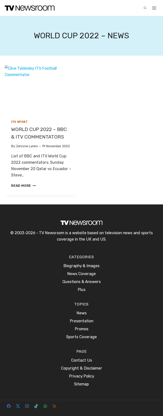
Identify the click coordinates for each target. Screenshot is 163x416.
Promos (81, 328)
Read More (23, 186)
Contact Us (81, 360)
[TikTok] (36, 406)
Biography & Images (81, 265)
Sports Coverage (81, 336)
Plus (81, 289)
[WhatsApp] (45, 406)
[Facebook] (9, 406)
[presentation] (41, 89)
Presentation (81, 321)
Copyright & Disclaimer (81, 368)
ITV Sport (19, 122)
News (82, 313)
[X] (18, 406)
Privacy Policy (81, 376)
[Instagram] (27, 406)
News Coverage (81, 273)
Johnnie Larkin (27, 146)
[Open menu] (154, 8)
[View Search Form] (145, 8)
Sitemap (81, 384)
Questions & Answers (81, 281)
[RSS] (54, 406)
